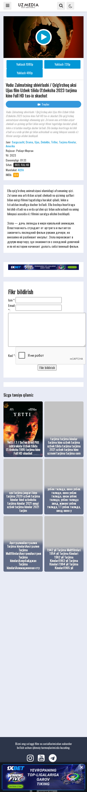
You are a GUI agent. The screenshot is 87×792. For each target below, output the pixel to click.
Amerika (10, 146)
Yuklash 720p (62, 64)
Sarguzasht (18, 142)
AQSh (21, 170)
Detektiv (45, 142)
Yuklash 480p (25, 73)
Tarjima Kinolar (67, 142)
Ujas (37, 142)
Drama (29, 142)
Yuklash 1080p (24, 64)
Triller (54, 142)
